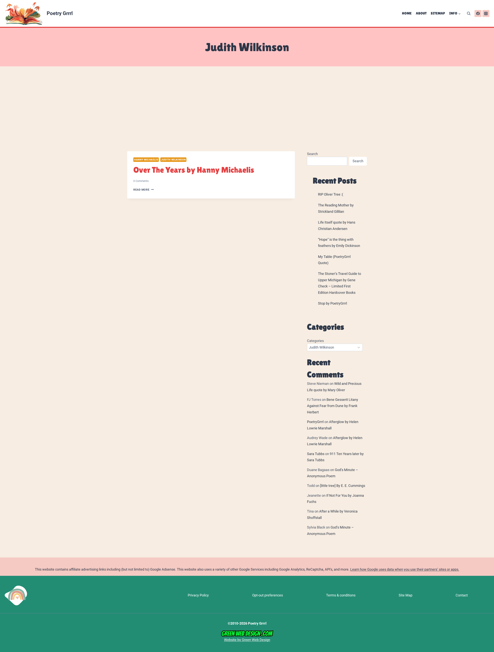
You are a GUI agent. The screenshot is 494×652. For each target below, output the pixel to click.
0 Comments (141, 181)
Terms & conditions (340, 595)
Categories (315, 341)
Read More (143, 189)
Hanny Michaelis (146, 159)
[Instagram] (485, 13)
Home (407, 13)
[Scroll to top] (489, 598)
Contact (462, 595)
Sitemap (438, 13)
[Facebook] (478, 13)
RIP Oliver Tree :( (330, 194)
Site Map (405, 595)
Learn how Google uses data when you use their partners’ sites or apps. (404, 569)
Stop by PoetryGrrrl (332, 303)
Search (312, 154)
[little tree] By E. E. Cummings (342, 486)
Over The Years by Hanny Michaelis (193, 169)
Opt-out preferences (267, 595)
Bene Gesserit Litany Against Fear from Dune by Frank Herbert (332, 406)
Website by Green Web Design (247, 640)
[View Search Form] (469, 13)
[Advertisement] (247, 109)
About (421, 13)
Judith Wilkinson (173, 159)
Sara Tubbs (315, 454)
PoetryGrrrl (315, 422)
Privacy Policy (198, 595)
